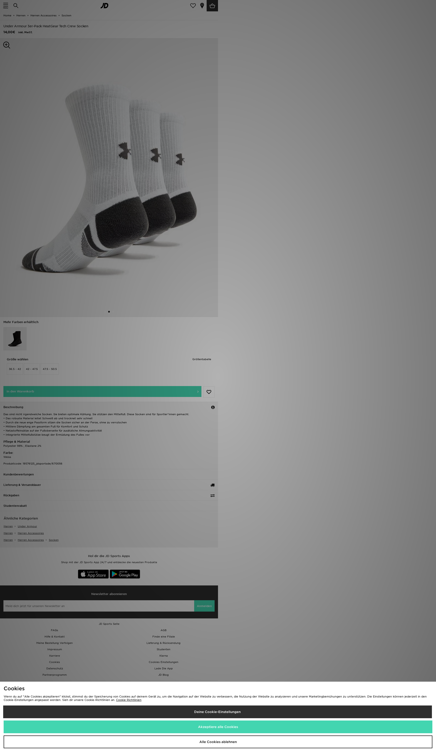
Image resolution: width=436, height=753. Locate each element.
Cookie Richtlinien (128, 700)
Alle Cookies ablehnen (218, 742)
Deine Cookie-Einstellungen (217, 712)
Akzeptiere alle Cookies (218, 727)
